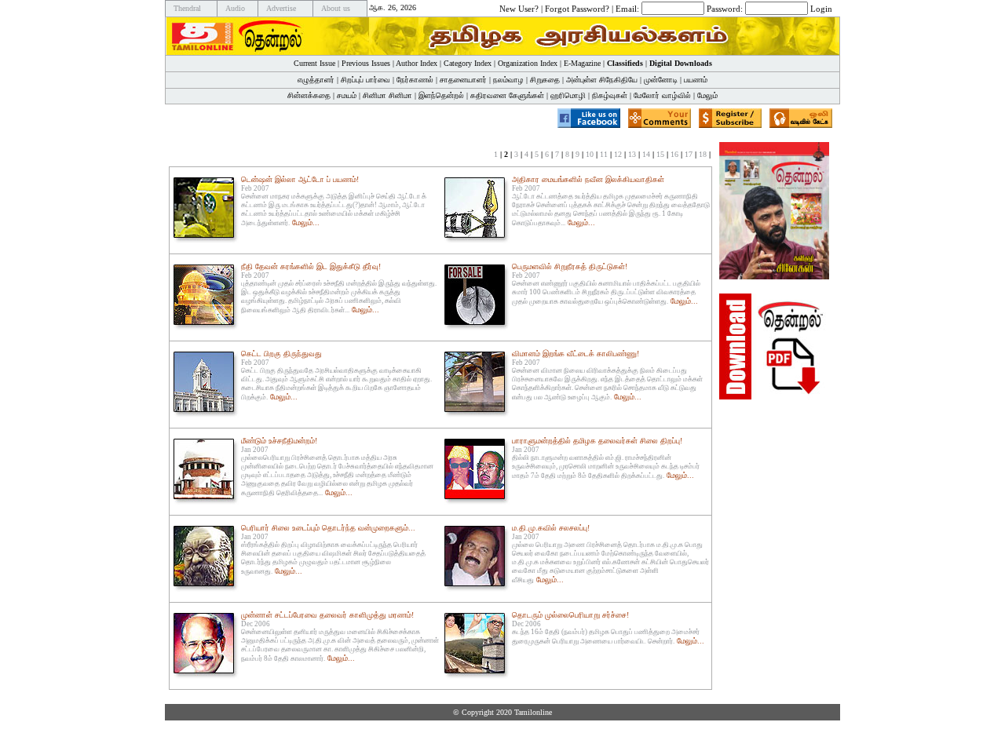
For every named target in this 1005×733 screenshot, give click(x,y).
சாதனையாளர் (463, 79)
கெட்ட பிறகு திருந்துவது (281, 353)
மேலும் (707, 95)
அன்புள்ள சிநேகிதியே (602, 79)
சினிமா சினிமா (387, 95)
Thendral (187, 8)
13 (632, 154)
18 (703, 154)
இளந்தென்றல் (441, 95)
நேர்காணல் (415, 79)
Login (821, 8)
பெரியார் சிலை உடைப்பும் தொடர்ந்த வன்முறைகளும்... (328, 527)
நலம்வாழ (508, 79)
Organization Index (527, 63)
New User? (519, 8)
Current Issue (314, 63)
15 (660, 154)
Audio (235, 8)
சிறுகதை (545, 79)
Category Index (468, 63)
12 (618, 154)
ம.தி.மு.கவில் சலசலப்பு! (551, 527)
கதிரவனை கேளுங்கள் (507, 95)
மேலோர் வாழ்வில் (662, 95)
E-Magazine (582, 63)
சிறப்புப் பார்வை (365, 79)
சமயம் (346, 95)
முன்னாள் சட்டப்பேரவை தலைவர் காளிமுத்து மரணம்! (327, 615)
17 (689, 154)
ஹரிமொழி (568, 95)
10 (590, 154)
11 (604, 154)
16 (674, 154)
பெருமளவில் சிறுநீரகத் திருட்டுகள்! (569, 266)
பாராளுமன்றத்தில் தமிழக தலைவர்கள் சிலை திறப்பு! (597, 440)
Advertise (281, 8)
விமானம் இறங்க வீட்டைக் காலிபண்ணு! (575, 353)
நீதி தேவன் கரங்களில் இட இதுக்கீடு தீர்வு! (311, 266)
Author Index (416, 63)
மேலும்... (306, 222)
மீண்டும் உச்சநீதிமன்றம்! (279, 440)
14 (646, 154)
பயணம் (695, 79)
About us (335, 8)
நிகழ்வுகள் (609, 95)
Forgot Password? (577, 8)
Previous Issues (366, 63)
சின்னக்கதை (309, 95)
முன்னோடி (661, 79)
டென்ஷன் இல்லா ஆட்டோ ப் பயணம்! (300, 179)
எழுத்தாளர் (316, 79)
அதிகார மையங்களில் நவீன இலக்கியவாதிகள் (588, 179)
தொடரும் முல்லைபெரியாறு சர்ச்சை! (570, 615)
